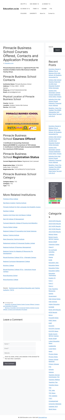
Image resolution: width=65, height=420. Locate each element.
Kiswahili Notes (53, 318)
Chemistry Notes (54, 244)
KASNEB (44, 8)
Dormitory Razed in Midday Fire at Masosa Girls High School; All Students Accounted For (55, 73)
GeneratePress (42, 417)
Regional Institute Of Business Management (17, 247)
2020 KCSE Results (55, 223)
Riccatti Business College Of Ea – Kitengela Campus (19, 257)
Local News (52, 349)
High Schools (53, 301)
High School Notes (54, 299)
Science (51, 372)
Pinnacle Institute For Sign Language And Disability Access (22, 207)
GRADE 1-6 (53, 201)
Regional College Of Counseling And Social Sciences (19, 231)
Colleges (51, 254)
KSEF (50, 323)
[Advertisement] (32, 29)
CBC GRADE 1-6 (34, 4)
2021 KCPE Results (55, 226)
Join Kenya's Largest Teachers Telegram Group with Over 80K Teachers (54, 190)
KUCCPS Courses (54, 328)
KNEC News (52, 320)
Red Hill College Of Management (13, 219)
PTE (51, 8)
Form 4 (51, 286)
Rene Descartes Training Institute (13, 239)
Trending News (53, 385)
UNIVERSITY (33, 13)
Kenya (51, 315)
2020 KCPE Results (55, 221)
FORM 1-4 (36, 8)
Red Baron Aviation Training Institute (14, 203)
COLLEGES (23, 13)
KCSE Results (53, 312)
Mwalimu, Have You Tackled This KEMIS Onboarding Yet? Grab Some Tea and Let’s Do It (55, 112)
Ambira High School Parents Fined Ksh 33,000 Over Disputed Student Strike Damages (55, 84)
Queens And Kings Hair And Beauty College (17, 215)
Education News (54, 265)
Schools (51, 369)
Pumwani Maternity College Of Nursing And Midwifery (20, 223)
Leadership (52, 346)
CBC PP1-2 (23, 4)
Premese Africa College (10, 199)
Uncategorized (53, 401)
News (50, 351)
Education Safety (54, 271)
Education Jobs (53, 262)
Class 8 (51, 247)
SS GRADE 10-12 (25, 8)
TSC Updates (53, 396)
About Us (42, 13)
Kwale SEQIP (53, 338)
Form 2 (51, 283)
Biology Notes (53, 234)
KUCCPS (51, 326)
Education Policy (54, 268)
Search (51, 47)
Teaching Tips (53, 382)
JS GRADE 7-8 (46, 4)
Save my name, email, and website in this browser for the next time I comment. (22, 357)
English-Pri (52, 278)
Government (53, 296)
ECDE (50, 260)
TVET (50, 398)
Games (51, 293)
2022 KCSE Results (55, 232)
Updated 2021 (53, 406)
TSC (50, 388)
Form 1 (51, 281)
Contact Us (51, 13)
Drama (51, 257)
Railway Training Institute (11, 235)
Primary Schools (54, 364)
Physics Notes (53, 354)
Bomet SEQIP (53, 242)
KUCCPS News (53, 331)
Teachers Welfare (54, 379)
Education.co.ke (11, 9)
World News (52, 409)
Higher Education (54, 304)
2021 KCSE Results (55, 229)
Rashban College (8, 211)
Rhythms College (8, 265)
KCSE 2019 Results (55, 310)
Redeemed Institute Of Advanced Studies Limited (19, 243)
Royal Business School (10, 275)
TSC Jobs (52, 390)
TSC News (52, 393)
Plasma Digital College (10, 227)
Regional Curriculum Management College (16, 261)
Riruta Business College (10, 279)
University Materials (55, 404)
